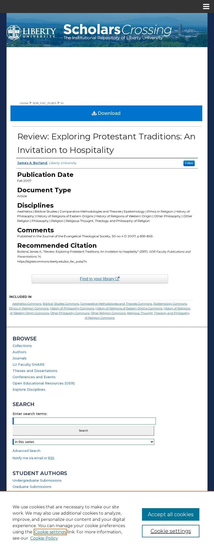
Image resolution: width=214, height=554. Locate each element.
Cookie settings (50, 532)
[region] (107, 522)
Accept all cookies (171, 514)
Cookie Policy (44, 538)
